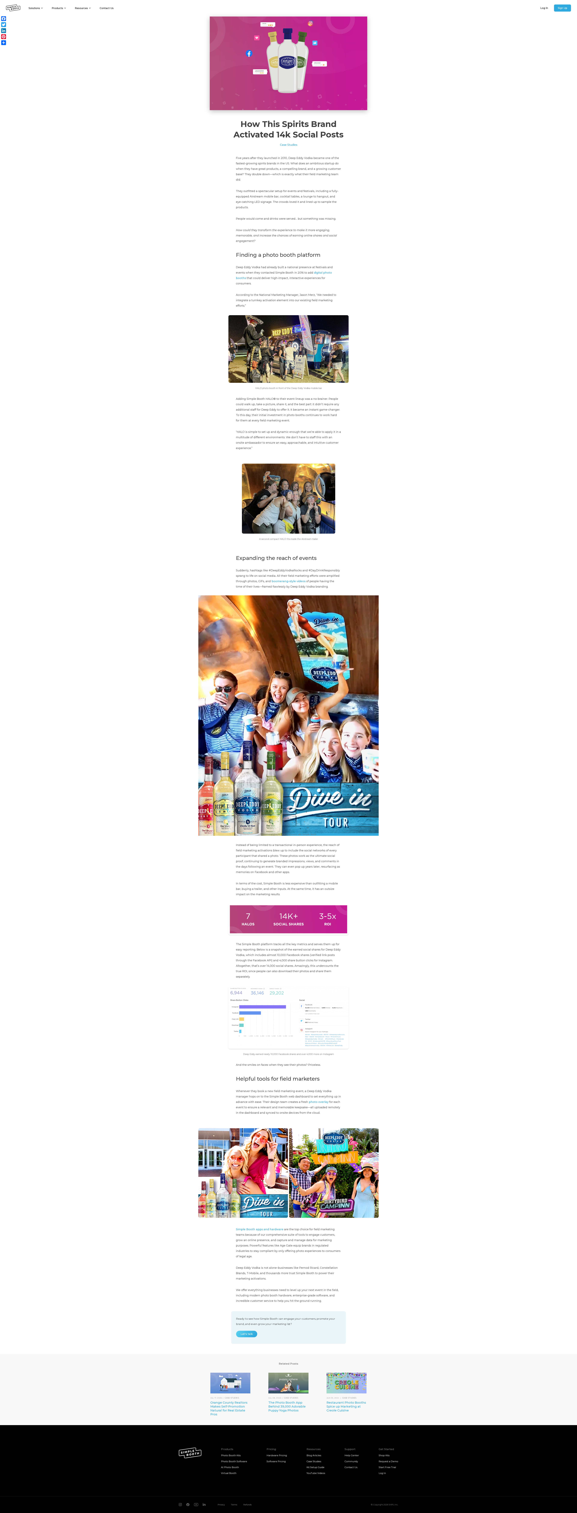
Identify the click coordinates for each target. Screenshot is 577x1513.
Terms (234, 1504)
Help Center (352, 1455)
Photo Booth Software (234, 1461)
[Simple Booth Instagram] (180, 1504)
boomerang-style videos (288, 581)
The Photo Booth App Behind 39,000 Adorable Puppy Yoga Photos (287, 1406)
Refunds (247, 1504)
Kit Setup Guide (315, 1467)
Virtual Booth (228, 1473)
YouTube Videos (316, 1473)
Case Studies (288, 144)
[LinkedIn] (4, 31)
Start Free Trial (387, 1467)
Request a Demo (388, 1461)
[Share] (4, 43)
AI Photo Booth (230, 1467)
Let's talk (247, 1334)
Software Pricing (276, 1461)
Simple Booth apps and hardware (259, 1229)
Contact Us (107, 8)
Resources (82, 8)
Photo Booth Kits (231, 1455)
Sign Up (562, 7)
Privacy (221, 1504)
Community (351, 1461)
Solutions (35, 8)
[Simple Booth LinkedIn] (204, 1504)
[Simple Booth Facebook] (187, 1504)
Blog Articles (314, 1455)
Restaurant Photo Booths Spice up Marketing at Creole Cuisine (346, 1406)
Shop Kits (384, 1455)
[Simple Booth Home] (13, 8)
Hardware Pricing (277, 1455)
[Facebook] (4, 19)
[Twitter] (4, 25)
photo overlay (318, 1102)
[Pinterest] (4, 37)
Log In (544, 7)
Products (58, 8)
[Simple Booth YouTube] (196, 1504)
